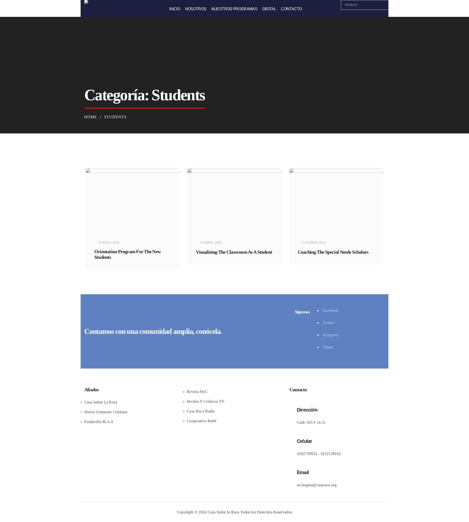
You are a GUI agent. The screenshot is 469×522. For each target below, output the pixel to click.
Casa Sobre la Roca (223, 512)
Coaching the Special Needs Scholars (333, 252)
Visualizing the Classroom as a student (234, 252)
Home (90, 117)
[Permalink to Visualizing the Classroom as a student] (234, 172)
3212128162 (330, 454)
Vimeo (328, 347)
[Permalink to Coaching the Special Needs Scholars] (336, 172)
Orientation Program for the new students (127, 254)
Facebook (331, 310)
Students (115, 117)
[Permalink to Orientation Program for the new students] (132, 172)
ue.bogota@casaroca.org (317, 485)
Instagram (331, 335)
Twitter (328, 323)
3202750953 (307, 454)
